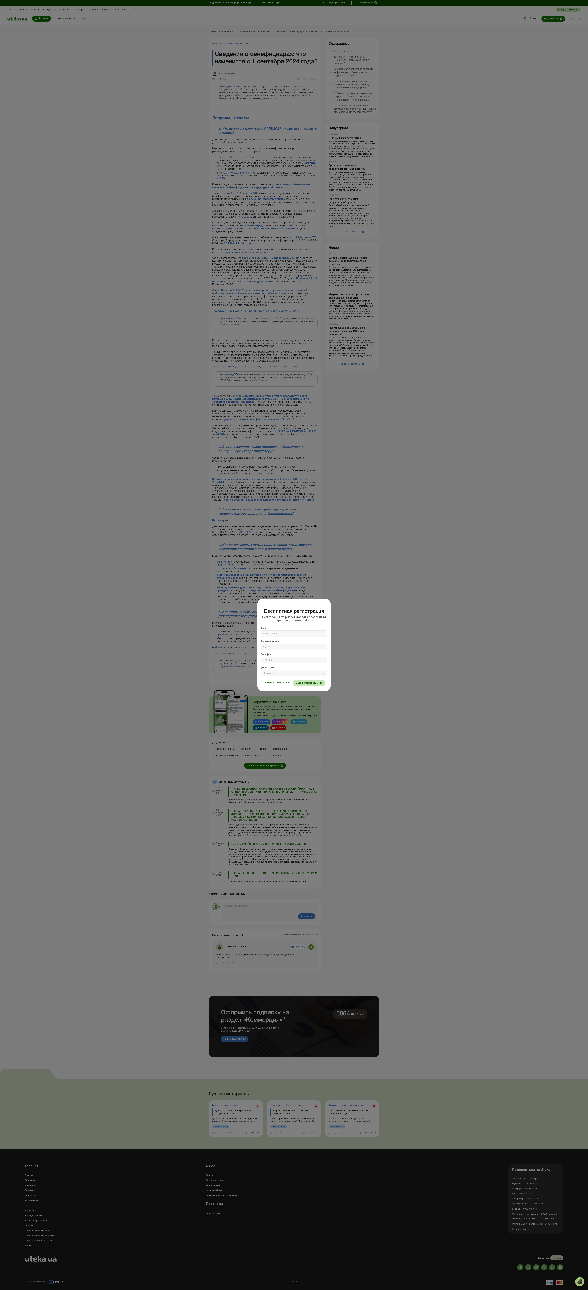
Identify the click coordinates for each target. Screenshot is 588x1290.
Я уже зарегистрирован (277, 683)
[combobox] (294, 673)
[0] (579, 1281)
